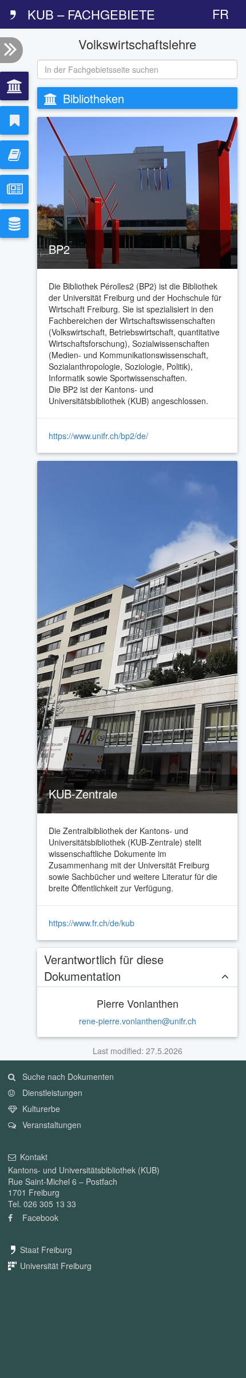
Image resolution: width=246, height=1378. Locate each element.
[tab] (14, 86)
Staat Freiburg (46, 1249)
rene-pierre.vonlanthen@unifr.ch (137, 1021)
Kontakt (33, 1156)
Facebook (39, 1217)
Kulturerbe (40, 1108)
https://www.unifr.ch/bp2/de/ (98, 435)
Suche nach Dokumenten (67, 1076)
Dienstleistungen (51, 1092)
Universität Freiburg (56, 1265)
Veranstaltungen (50, 1124)
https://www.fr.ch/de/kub (91, 923)
